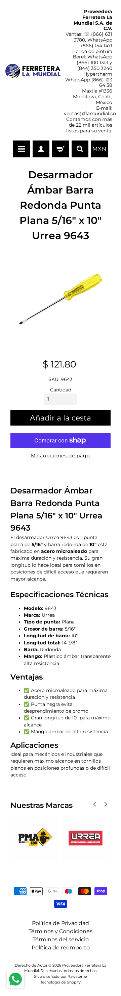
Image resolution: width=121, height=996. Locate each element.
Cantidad (60, 389)
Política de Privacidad (60, 923)
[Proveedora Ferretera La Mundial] (33, 71)
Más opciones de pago (60, 455)
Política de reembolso (61, 947)
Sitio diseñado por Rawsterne (60, 976)
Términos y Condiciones (60, 931)
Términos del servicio (61, 939)
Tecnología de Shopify (60, 982)
